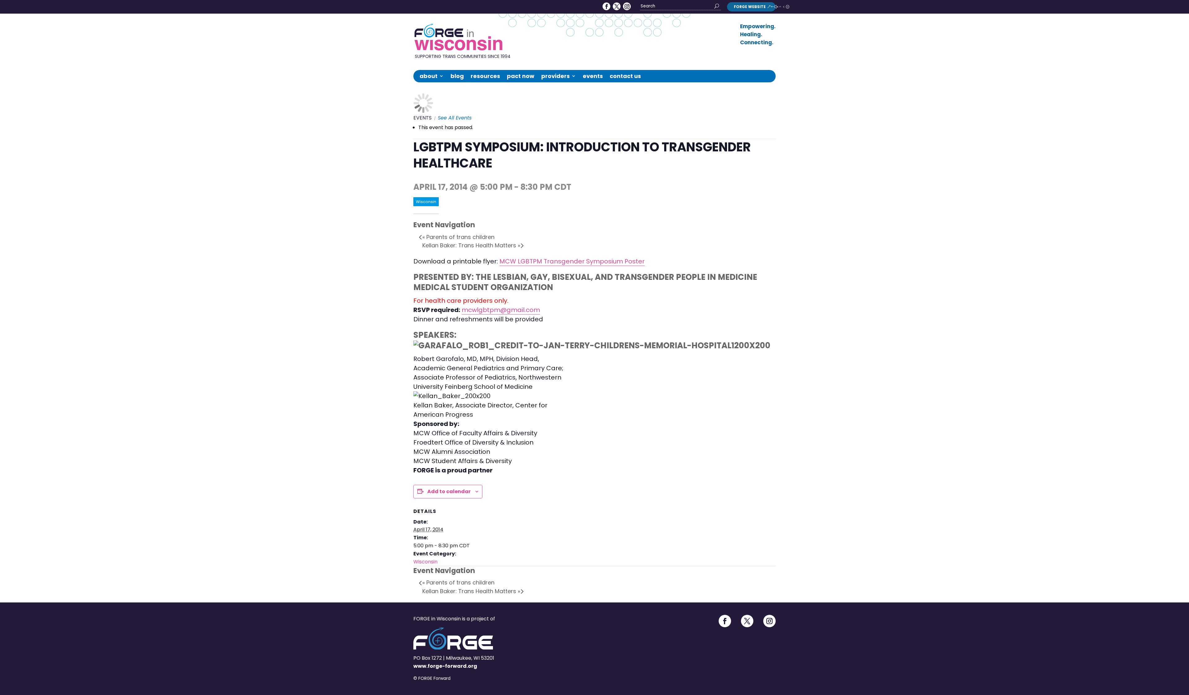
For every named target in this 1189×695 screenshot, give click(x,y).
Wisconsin (425, 561)
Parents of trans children (458, 237)
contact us (625, 76)
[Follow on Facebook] (606, 6)
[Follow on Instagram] (627, 6)
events (593, 76)
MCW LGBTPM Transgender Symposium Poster (572, 261)
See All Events (455, 117)
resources (485, 76)
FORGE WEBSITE (750, 6)
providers (555, 76)
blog (457, 76)
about (429, 76)
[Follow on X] (617, 6)
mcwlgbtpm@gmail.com (501, 310)
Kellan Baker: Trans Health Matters (471, 245)
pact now (520, 76)
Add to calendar (449, 491)
